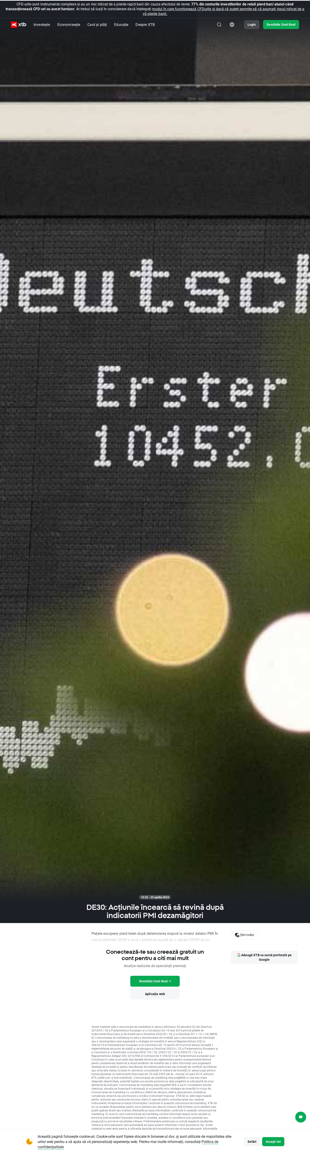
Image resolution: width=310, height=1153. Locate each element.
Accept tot (273, 1141)
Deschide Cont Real (281, 24)
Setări (252, 1141)
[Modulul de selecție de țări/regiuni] (231, 24)
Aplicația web (155, 994)
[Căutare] (219, 24)
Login (252, 24)
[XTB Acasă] (18, 24)
